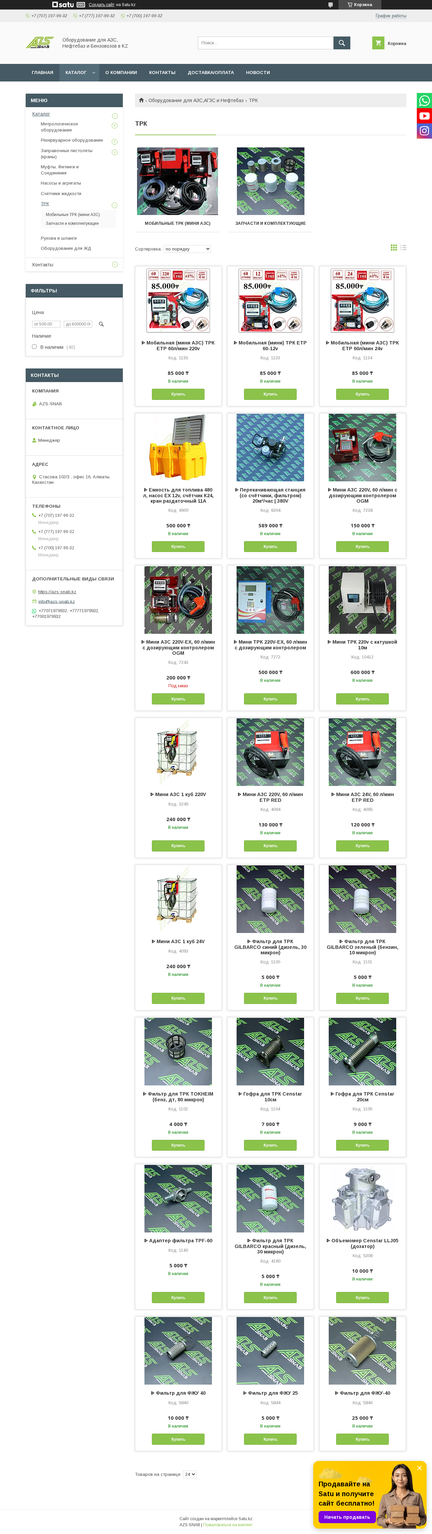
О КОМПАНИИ (121, 72)
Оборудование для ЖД (66, 248)
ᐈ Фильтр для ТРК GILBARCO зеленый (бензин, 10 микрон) (362, 947)
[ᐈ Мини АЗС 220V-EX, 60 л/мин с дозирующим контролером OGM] (178, 599)
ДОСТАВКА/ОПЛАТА (211, 72)
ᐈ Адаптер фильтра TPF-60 (178, 1240)
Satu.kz (245, 1518)
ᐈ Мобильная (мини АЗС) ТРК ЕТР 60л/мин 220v (178, 345)
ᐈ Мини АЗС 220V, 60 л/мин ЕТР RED (270, 797)
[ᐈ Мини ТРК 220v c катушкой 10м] (363, 599)
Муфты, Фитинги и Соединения (60, 169)
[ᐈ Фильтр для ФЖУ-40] (363, 1350)
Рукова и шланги (59, 238)
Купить (178, 394)
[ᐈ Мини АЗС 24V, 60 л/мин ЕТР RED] (363, 752)
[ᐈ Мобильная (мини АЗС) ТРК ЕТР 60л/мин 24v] (363, 300)
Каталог (41, 114)
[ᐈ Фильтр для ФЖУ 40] (178, 1350)
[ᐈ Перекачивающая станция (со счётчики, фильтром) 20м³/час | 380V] (270, 447)
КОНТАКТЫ (162, 72)
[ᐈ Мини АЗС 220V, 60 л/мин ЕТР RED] (270, 752)
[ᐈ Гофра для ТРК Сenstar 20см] (363, 1051)
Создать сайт (101, 4)
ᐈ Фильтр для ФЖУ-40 (362, 1393)
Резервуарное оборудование (72, 140)
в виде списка (403, 249)
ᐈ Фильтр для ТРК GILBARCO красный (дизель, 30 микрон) (270, 1246)
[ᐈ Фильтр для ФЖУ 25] (270, 1350)
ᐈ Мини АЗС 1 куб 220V (178, 794)
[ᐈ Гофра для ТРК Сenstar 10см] (270, 1051)
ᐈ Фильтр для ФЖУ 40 (178, 1393)
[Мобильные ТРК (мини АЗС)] (177, 181)
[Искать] (341, 43)
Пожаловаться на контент (227, 1525)
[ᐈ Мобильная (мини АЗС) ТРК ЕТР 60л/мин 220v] (178, 300)
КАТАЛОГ (75, 72)
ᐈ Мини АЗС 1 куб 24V (178, 941)
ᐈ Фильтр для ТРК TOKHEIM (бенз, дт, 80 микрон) (178, 1096)
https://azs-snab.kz (57, 591)
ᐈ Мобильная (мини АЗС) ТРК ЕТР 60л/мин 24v (362, 345)
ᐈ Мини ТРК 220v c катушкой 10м (362, 644)
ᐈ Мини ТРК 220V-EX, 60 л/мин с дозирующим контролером (270, 644)
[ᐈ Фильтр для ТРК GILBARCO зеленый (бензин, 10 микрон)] (363, 899)
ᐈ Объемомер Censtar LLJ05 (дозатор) (362, 1243)
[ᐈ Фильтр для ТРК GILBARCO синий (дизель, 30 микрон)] (270, 899)
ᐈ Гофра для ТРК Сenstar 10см (270, 1096)
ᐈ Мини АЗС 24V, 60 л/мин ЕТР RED (362, 797)
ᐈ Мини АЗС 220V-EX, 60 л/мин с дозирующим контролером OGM (178, 647)
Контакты (42, 264)
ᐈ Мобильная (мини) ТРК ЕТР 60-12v (270, 345)
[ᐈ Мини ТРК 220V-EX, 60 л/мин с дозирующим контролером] (270, 599)
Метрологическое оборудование (59, 127)
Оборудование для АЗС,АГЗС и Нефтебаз (196, 100)
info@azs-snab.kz (56, 601)
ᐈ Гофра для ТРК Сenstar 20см (362, 1096)
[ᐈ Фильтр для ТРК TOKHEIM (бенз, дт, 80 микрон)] (178, 1051)
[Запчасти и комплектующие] (270, 181)
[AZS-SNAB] (40, 55)
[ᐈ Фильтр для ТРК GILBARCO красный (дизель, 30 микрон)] (270, 1198)
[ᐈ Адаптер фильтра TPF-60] (178, 1198)
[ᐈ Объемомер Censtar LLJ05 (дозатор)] (363, 1198)
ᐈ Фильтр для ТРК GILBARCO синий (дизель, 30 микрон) (270, 947)
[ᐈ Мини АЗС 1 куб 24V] (178, 899)
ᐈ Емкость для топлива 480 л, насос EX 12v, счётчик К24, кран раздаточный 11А (178, 495)
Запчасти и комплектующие (270, 223)
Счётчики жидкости (61, 193)
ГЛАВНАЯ (42, 72)
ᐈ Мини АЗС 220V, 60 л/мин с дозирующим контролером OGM (362, 495)
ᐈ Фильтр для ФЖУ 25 (270, 1393)
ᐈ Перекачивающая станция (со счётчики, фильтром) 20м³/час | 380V (270, 495)
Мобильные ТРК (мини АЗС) (177, 223)
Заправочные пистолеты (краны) (66, 153)
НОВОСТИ (258, 72)
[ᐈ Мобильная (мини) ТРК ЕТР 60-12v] (270, 300)
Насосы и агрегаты (61, 183)
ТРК (45, 203)
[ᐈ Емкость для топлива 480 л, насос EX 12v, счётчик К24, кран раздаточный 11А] (178, 447)
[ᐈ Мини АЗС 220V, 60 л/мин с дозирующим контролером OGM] (363, 447)
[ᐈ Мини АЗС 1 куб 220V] (178, 752)
